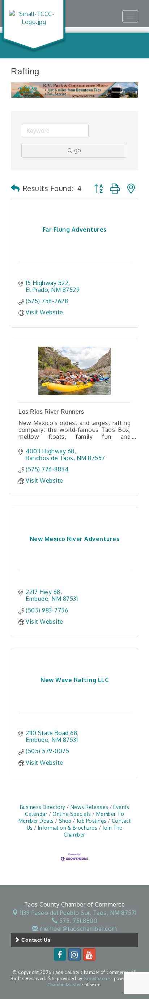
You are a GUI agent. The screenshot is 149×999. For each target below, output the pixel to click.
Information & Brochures (67, 828)
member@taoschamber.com (77, 928)
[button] (15, 188)
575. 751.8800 (77, 920)
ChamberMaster (64, 984)
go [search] (77, 150)
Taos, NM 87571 (78, 912)
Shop (65, 821)
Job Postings (92, 821)
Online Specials (71, 814)
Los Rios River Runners (51, 412)
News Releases (89, 807)
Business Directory (42, 807)
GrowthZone (97, 978)
